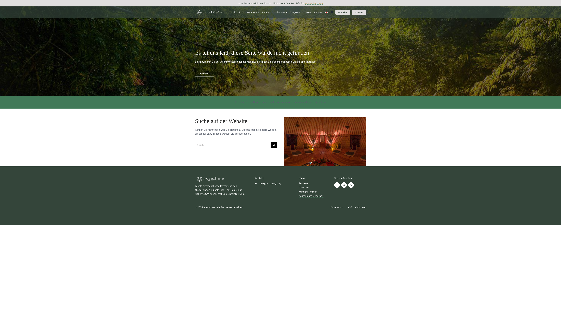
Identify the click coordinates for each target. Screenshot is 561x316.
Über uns (304, 187)
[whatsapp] (351, 185)
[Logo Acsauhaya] (209, 11)
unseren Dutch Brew (314, 3)
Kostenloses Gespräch (311, 195)
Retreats (303, 183)
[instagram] (344, 185)
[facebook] (337, 185)
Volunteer (360, 207)
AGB (349, 207)
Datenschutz (337, 207)
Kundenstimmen (308, 191)
